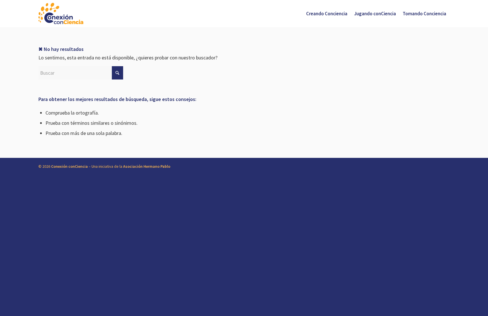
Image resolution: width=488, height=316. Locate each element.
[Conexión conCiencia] (60, 13)
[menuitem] (327, 13)
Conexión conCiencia (69, 166)
